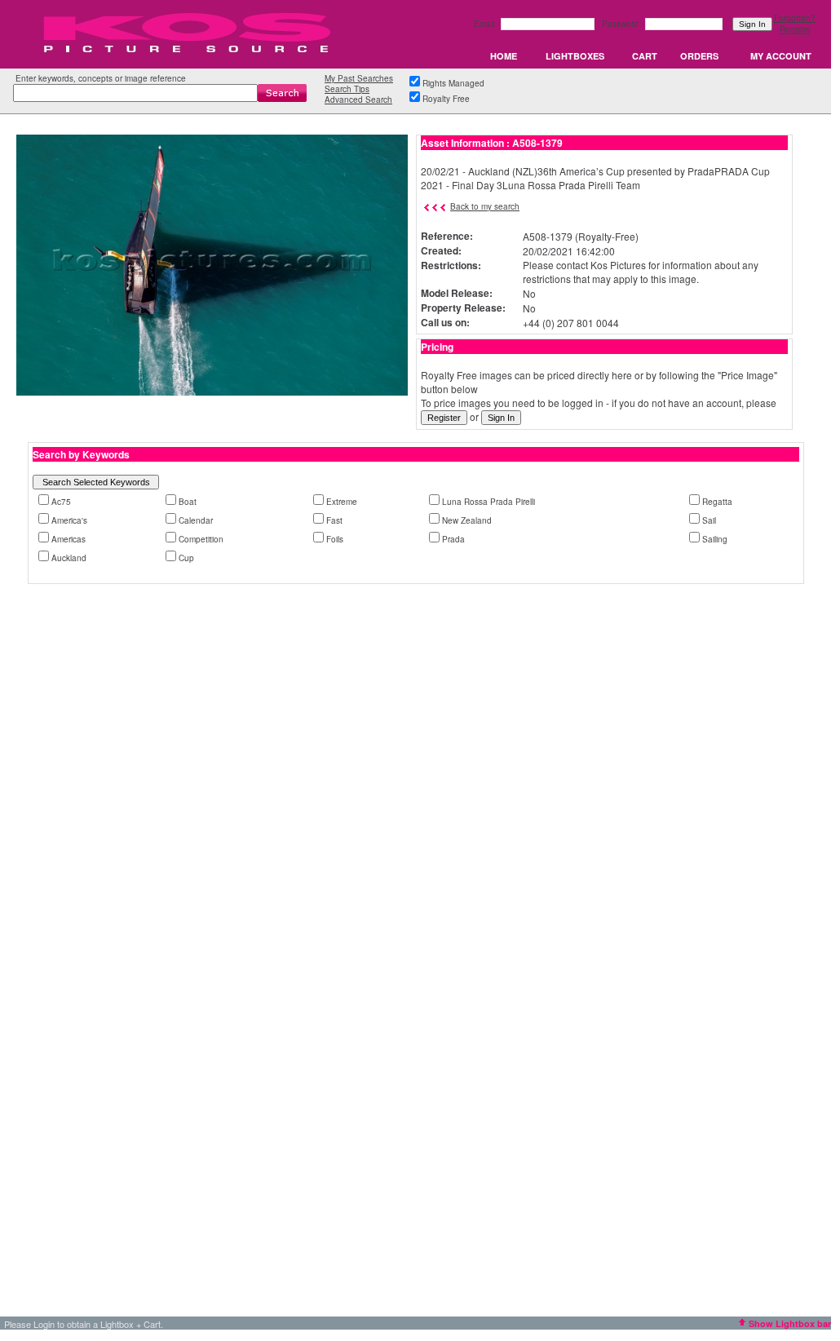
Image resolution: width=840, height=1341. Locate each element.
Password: (622, 23)
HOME (503, 56)
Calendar (196, 520)
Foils (334, 539)
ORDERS (699, 56)
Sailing (714, 539)
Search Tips (347, 89)
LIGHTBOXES (575, 56)
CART (644, 56)
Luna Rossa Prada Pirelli (488, 501)
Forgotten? (795, 18)
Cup (186, 558)
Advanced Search (358, 99)
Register (795, 29)
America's (69, 520)
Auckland (68, 558)
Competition (201, 539)
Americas (68, 539)
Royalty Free (446, 98)
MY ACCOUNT (780, 56)
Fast (334, 520)
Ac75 (61, 501)
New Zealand (467, 520)
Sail (709, 520)
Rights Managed (453, 83)
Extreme (341, 501)
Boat (188, 501)
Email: (486, 23)
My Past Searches (359, 78)
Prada (453, 539)
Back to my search (484, 206)
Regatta (717, 501)
